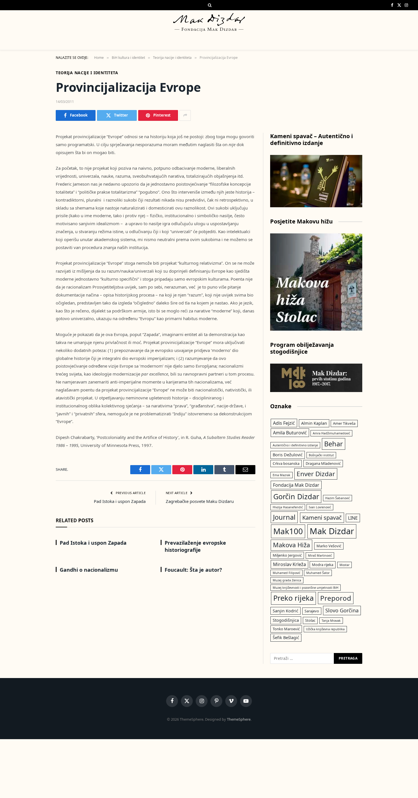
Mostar (344, 565)
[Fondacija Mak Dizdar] (209, 22)
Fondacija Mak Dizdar (296, 485)
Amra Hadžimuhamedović (331, 433)
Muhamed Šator (318, 573)
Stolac (310, 620)
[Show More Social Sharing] (185, 115)
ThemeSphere (239, 719)
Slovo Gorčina (342, 610)
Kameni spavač (322, 517)
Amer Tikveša (344, 423)
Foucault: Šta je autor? (193, 569)
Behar (333, 443)
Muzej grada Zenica (287, 580)
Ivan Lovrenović (320, 507)
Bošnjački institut (321, 455)
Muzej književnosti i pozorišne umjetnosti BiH (305, 588)
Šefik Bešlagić (286, 637)
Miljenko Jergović (287, 555)
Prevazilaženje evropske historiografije (195, 546)
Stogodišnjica (286, 620)
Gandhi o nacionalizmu (89, 569)
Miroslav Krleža (289, 564)
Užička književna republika (325, 629)
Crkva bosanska (286, 463)
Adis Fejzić (284, 423)
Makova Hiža (291, 545)
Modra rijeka (322, 564)
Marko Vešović (328, 545)
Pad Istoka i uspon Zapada (120, 501)
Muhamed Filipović (286, 573)
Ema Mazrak (281, 475)
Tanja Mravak (331, 621)
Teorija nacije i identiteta (87, 72)
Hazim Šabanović (337, 498)
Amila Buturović (290, 433)
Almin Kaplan (314, 423)
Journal (284, 517)
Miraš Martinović (320, 555)
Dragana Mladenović (323, 463)
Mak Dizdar (332, 531)
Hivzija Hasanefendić (288, 507)
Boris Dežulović (288, 454)
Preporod (335, 598)
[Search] (209, 5)
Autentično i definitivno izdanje (295, 445)
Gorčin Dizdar (296, 496)
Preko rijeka (293, 598)
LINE (353, 518)
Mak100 (288, 531)
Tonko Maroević (286, 628)
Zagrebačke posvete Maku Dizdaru (200, 501)
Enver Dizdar (316, 473)
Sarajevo (312, 610)
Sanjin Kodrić (285, 610)
